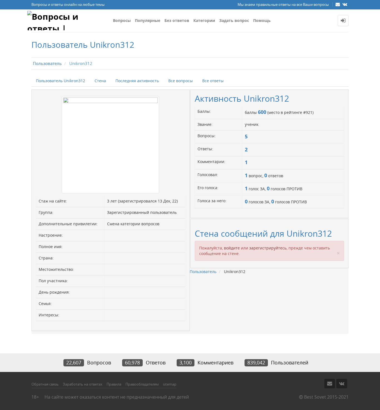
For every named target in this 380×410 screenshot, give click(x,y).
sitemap (169, 384)
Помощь (262, 20)
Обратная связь (45, 384)
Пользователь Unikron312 (60, 80)
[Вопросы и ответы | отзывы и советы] (68, 20)
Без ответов (176, 20)
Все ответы (213, 80)
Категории (204, 20)
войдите (232, 248)
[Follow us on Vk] (344, 4)
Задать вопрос (234, 20)
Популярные (147, 20)
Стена (100, 80)
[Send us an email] (338, 4)
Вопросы (122, 20)
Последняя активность (137, 80)
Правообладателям (142, 384)
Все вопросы (180, 80)
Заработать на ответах (82, 384)
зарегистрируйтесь (268, 248)
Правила (114, 384)
